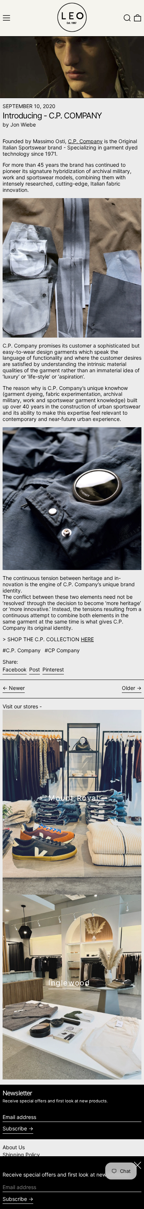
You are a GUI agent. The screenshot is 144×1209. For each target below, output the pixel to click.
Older (128, 688)
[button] (127, 17)
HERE (87, 639)
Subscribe (15, 1128)
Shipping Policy (21, 1154)
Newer (17, 688)
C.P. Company (85, 141)
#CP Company (62, 650)
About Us (14, 1147)
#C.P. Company (22, 650)
